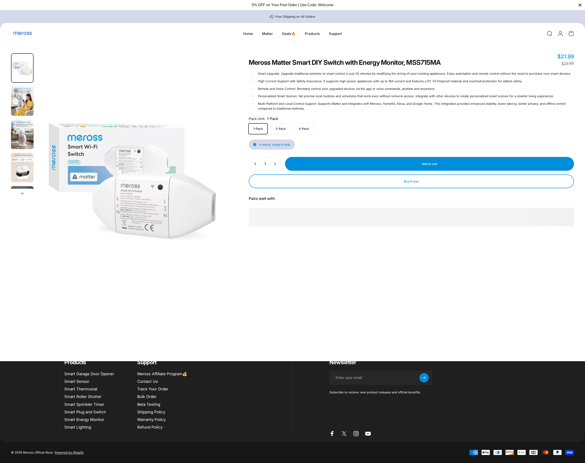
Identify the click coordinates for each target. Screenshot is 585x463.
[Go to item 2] (22, 101)
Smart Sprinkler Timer (84, 404)
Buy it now (411, 181)
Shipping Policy (151, 412)
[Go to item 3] (22, 134)
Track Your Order (152, 389)
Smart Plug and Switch (85, 412)
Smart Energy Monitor (84, 419)
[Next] (216, 188)
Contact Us (147, 381)
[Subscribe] (424, 377)
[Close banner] (580, 5)
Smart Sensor (76, 381)
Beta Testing (148, 404)
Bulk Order (147, 396)
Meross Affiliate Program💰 (162, 374)
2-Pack (281, 129)
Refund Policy (150, 427)
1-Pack (258, 129)
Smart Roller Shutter (82, 396)
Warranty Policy (151, 419)
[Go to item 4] (22, 167)
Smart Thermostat (80, 389)
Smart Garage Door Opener (89, 374)
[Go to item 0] (22, 68)
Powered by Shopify (69, 452)
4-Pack (304, 129)
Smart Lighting (77, 427)
